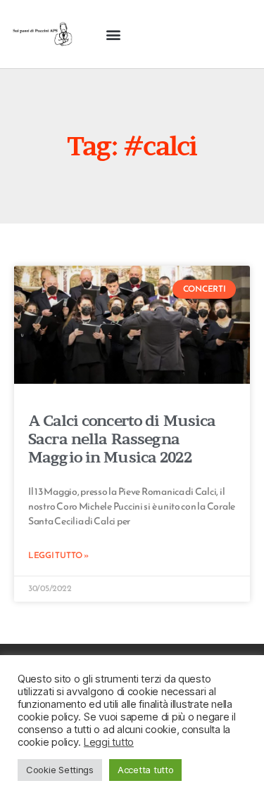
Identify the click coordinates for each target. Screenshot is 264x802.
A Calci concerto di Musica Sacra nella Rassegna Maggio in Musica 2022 (121, 439)
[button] (113, 34)
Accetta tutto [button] (146, 769)
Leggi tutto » (58, 555)
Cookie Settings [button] (60, 769)
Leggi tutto (109, 742)
